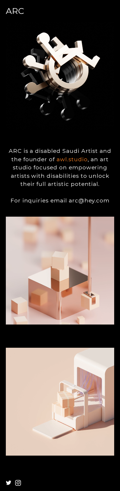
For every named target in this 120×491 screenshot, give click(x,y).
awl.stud (69, 159)
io (85, 159)
